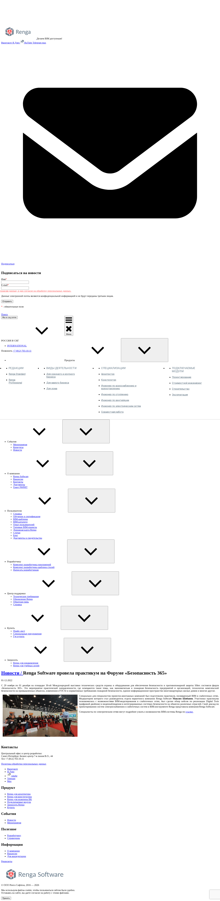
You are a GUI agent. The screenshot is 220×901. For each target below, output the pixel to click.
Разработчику (14, 835)
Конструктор (108, 379)
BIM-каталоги (20, 522)
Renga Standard (17, 374)
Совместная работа (112, 412)
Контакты (18, 482)
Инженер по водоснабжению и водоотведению (118, 387)
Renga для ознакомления (25, 663)
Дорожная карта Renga (24, 530)
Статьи (16, 532)
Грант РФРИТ (20, 487)
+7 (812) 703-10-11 (22, 351)
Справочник (13, 838)
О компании (13, 851)
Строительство (180, 388)
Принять (6, 898)
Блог (15, 535)
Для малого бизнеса (57, 382)
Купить (11, 807)
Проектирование (181, 377)
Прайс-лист (19, 631)
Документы (19, 484)
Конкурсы (18, 447)
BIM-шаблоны (20, 519)
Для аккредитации (16, 856)
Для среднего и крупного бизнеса (60, 375)
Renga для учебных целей (26, 665)
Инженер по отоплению (114, 394)
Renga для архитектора (19, 794)
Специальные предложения (27, 633)
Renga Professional (15, 381)
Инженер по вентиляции (115, 400)
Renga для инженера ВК (19, 799)
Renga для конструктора (19, 796)
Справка (17, 514)
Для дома (51, 388)
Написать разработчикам (26, 570)
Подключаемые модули (19, 802)
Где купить (18, 636)
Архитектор (107, 374)
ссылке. (189, 711)
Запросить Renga (15, 805)
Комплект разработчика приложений (32, 564)
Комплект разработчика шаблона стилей (33, 567)
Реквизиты (6, 861)
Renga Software (20, 476)
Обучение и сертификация (26, 516)
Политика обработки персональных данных (23, 764)
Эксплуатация (180, 394)
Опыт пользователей (23, 524)
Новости (17, 450)
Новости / (12, 673)
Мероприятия (20, 444)
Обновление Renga (23, 599)
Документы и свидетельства (27, 538)
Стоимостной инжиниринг (187, 383)
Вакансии (18, 479)
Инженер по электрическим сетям (121, 406)
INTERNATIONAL (17, 345)
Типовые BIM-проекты (25, 527)
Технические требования (26, 596)
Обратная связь (21, 602)
